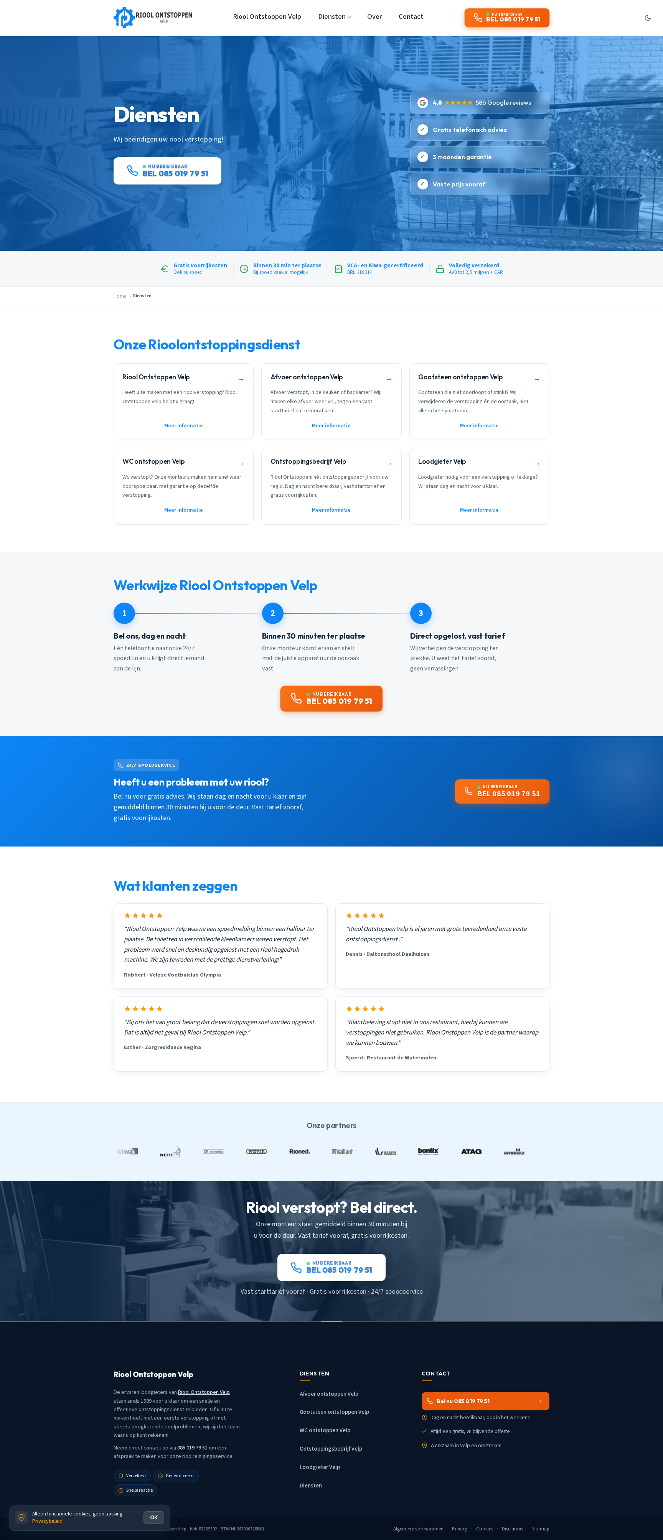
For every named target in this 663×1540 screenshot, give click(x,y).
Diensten (311, 1486)
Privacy (459, 1528)
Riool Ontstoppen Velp (267, 16)
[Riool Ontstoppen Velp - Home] (153, 17)
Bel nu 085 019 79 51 (463, 1401)
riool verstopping (195, 139)
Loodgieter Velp (320, 1467)
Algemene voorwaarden (418, 1528)
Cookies (484, 1528)
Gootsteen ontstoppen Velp (334, 1412)
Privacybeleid (47, 1521)
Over (374, 16)
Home (120, 296)
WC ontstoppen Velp (325, 1430)
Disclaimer (513, 1528)
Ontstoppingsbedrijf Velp (331, 1449)
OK (154, 1517)
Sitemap (540, 1528)
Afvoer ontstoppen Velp (329, 1394)
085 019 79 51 (192, 1448)
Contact (411, 16)
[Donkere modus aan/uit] (647, 17)
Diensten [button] (332, 16)
